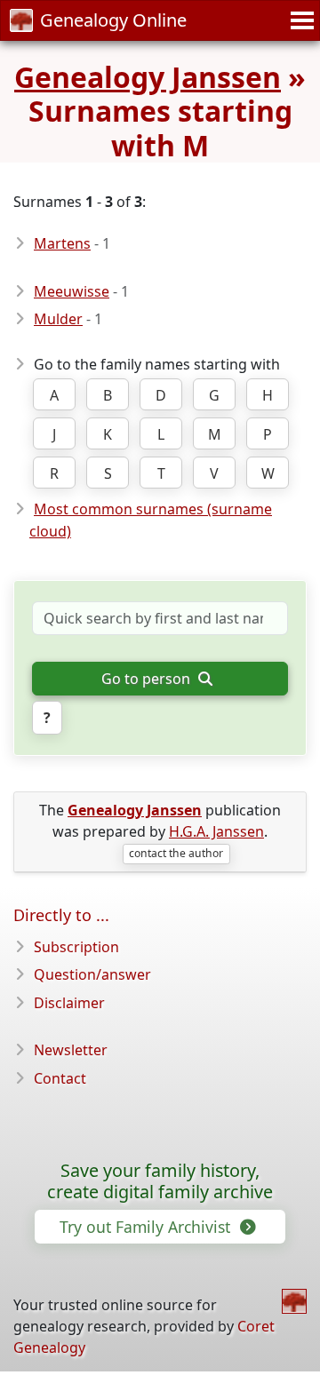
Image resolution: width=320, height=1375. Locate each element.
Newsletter (71, 1050)
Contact (60, 1078)
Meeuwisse (71, 291)
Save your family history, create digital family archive (160, 1181)
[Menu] (299, 20)
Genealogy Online (113, 20)
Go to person (147, 678)
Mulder (58, 319)
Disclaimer (69, 1003)
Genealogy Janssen (147, 77)
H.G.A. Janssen (216, 831)
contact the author (176, 853)
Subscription (76, 947)
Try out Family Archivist (147, 1226)
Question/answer (92, 974)
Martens (62, 243)
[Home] (294, 1301)
